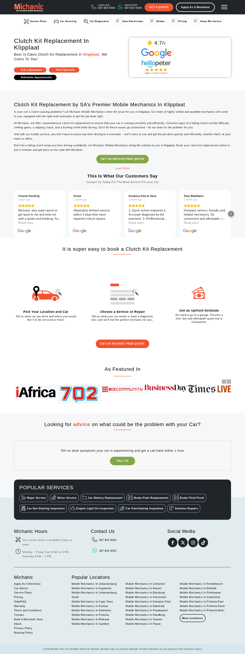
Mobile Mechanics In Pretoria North (202, 606)
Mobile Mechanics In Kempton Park (148, 601)
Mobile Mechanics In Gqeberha (91, 588)
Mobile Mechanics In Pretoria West (202, 610)
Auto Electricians (132, 21)
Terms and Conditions (28, 610)
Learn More (122, 168)
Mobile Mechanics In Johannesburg (94, 583)
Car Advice (21, 588)
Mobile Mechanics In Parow (143, 623)
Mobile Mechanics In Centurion (145, 583)
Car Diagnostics (99, 21)
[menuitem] (224, 7)
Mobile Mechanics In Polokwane (200, 592)
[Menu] (224, 7)
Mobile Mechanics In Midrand (90, 619)
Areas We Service (210, 21)
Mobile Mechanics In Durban (90, 606)
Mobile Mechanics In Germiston (146, 597)
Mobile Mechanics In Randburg (145, 614)
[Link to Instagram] (193, 542)
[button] (14, 214)
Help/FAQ (20, 601)
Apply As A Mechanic (195, 7)
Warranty (19, 606)
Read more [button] (26, 222)
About (17, 623)
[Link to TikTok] (203, 542)
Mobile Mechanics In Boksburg (145, 592)
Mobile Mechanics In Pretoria (90, 614)
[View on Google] (24, 231)
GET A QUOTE (159, 7)
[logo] (28, 7)
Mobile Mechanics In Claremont (200, 597)
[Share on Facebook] (173, 542)
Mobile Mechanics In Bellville (198, 588)
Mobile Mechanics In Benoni (144, 588)
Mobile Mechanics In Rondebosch (201, 583)
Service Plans (38, 21)
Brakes (161, 21)
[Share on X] (183, 542)
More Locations (192, 618)
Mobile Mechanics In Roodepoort (147, 610)
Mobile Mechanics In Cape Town (92, 601)
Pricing (182, 21)
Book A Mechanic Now (28, 619)
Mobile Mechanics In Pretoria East (202, 601)
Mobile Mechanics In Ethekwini (91, 610)
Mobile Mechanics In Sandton (90, 623)
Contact (19, 614)
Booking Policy (23, 632)
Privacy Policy (23, 628)
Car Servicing (68, 21)
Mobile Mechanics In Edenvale (145, 606)
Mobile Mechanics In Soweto (144, 619)
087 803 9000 (107, 539)
